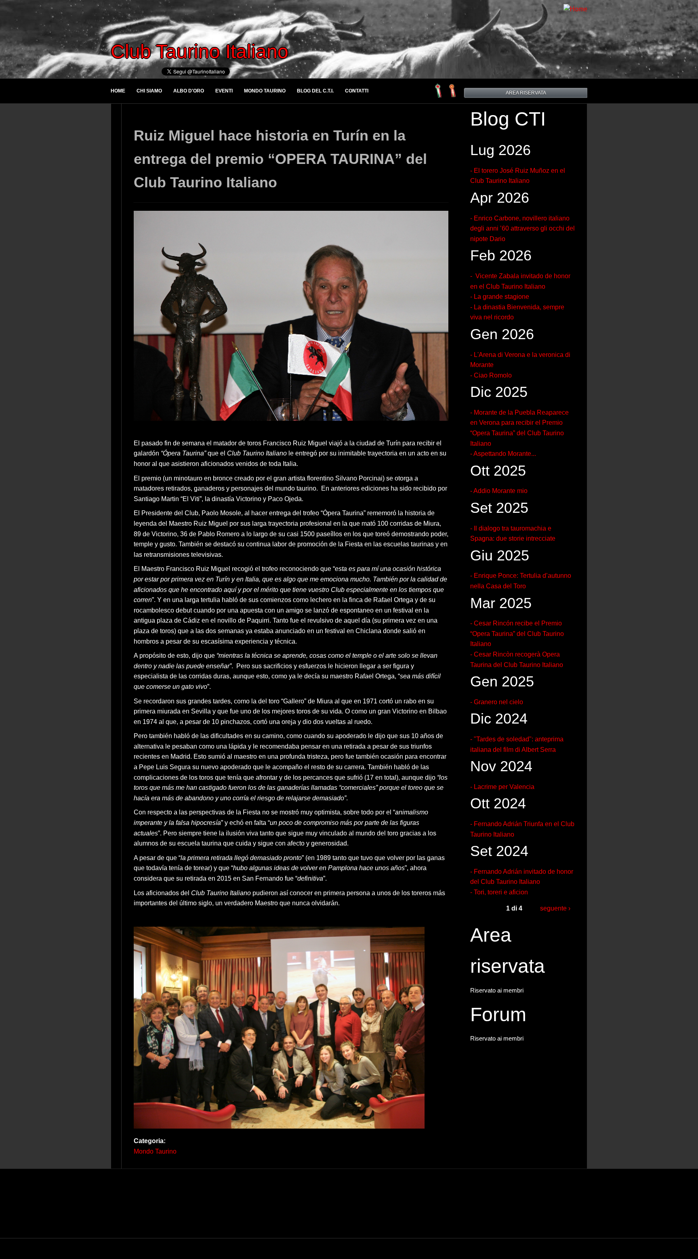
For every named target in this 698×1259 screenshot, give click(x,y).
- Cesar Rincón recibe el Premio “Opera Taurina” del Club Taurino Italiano (517, 633)
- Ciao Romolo (491, 375)
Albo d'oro (188, 91)
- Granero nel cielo (496, 702)
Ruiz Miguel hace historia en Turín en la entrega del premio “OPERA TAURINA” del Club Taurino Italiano (280, 158)
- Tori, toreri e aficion (499, 892)
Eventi (224, 91)
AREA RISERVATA (526, 93)
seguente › (555, 908)
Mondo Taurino (265, 91)
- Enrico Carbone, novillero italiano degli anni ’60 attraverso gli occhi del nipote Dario (522, 228)
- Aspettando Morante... (503, 453)
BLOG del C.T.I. (315, 91)
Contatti (356, 91)
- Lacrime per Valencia (502, 786)
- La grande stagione (499, 296)
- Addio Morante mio (499, 490)
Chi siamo (149, 91)
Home (118, 91)
